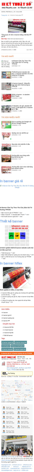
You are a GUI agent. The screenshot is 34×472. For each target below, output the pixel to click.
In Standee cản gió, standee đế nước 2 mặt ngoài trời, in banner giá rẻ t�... (22, 107)
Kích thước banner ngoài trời (9, 216)
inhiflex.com (25, 470)
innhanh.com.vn (17, 465)
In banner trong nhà (20, 342)
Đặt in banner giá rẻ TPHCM (9, 213)
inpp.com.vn (16, 470)
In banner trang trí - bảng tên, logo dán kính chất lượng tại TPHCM (21, 85)
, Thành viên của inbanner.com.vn (12, 38)
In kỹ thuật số (6, 346)
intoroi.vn (16, 466)
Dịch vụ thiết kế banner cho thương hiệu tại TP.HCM (16, 257)
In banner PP (6, 321)
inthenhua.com (27, 465)
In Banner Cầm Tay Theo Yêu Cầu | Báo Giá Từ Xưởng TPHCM (21, 62)
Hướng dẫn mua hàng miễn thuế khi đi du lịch (21, 156)
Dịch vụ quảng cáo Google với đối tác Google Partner (21, 122)
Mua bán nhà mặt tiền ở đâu (21, 144)
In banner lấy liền (8, 333)
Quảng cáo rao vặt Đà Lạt (20, 133)
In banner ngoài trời (7, 342)
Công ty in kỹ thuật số (17, 346)
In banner (5, 312)
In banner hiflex (11, 263)
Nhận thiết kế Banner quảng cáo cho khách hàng (15, 255)
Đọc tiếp (29, 49)
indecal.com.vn (26, 466)
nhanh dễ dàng (5, 460)
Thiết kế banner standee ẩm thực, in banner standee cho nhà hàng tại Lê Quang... (22, 73)
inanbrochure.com (26, 468)
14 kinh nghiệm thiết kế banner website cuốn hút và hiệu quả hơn (16, 249)
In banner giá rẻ (11, 180)
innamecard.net (15, 468)
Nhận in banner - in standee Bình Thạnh (13, 214)
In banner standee (7, 349)
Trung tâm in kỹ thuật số (8, 456)
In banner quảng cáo (8, 318)
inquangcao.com (6, 465)
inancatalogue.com (6, 470)
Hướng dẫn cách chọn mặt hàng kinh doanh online (22, 167)
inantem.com (5, 468)
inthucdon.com (5, 466)
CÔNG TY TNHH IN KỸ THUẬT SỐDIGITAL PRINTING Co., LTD (17, 363)
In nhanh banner (8, 330)
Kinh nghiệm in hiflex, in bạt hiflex (11, 290)
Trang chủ (4, 15)
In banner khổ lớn (8, 327)
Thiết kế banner (11, 221)
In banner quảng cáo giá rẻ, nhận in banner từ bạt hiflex (17, 296)
